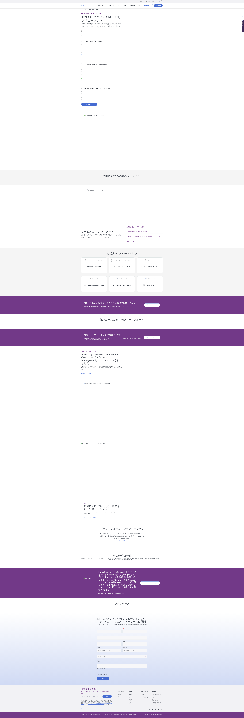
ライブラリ (154, 699)
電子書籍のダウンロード (152, 305)
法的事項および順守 (155, 700)
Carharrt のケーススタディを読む (150, 583)
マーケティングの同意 (101, 672)
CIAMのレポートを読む (89, 517)
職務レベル (125, 647)
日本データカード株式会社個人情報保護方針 (93, 714)
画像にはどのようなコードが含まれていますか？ (106, 663)
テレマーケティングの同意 (102, 674)
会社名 (98, 641)
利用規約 (97, 703)
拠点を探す (120, 696)
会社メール (99, 635)
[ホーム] (83, 5)
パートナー (131, 696)
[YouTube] (161, 709)
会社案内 (130, 693)
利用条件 (134, 714)
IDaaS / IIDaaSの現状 (155, 693)
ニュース (142, 694)
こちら (84, 702)
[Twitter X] (150, 709)
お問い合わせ (89, 104)
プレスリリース (143, 696)
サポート (119, 694)
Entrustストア (154, 696)
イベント (130, 700)
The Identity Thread (144, 697)
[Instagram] (155, 709)
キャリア (130, 697)
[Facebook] (153, 709)
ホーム (82, 9)
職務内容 (98, 647)
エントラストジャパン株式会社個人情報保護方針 (96, 704)
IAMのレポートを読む (86, 373)
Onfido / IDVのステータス (156, 694)
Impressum (131, 703)
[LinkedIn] (158, 709)
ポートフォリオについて (152, 337)
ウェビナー (131, 702)
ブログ (152, 1)
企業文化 (130, 699)
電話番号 (124, 641)
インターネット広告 (123, 714)
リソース (153, 697)
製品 (85, 9)
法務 (83, 714)
